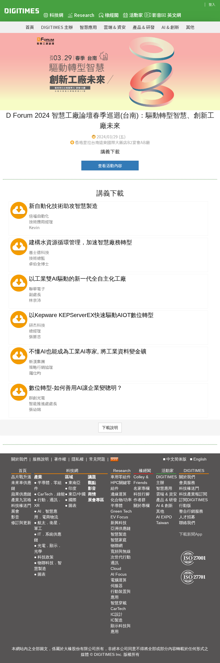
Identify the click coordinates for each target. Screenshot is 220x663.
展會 (15, 511)
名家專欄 (141, 488)
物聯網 (117, 545)
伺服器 (117, 585)
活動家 (136, 14)
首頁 (29, 27)
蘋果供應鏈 (21, 494)
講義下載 (110, 151)
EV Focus (119, 517)
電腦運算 (119, 580)
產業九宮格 (21, 499)
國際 (72, 499)
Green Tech (121, 511)
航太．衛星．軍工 (48, 525)
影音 (154, 14)
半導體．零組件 (48, 485)
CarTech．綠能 (51, 494)
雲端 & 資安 (115, 27)
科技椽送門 (21, 505)
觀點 (92, 482)
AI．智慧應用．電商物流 (46, 514)
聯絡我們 (187, 522)
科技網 (56, 14)
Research (84, 14)
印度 (72, 488)
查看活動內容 (110, 165)
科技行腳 (141, 494)
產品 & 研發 (144, 27)
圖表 (42, 574)
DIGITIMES (194, 470)
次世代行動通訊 (121, 560)
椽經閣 (112, 14)
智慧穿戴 (119, 603)
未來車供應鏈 (21, 485)
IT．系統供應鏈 (47, 537)
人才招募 (187, 517)
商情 (92, 494)
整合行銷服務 (191, 511)
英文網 (174, 14)
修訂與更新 (21, 522)
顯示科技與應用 (121, 628)
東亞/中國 (77, 494)
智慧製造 (119, 534)
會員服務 (187, 482)
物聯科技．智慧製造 (48, 565)
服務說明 (41, 459)
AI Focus (119, 574)
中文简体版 (176, 459)
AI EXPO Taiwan (164, 520)
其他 (190, 27)
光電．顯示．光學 (48, 548)
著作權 (60, 459)
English (200, 459)
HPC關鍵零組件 (121, 485)
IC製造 (117, 620)
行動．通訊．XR (48, 502)
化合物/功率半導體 (121, 502)
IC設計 (117, 614)
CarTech (118, 608)
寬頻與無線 (121, 551)
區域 (69, 477)
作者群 (139, 499)
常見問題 (97, 459)
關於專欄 (141, 505)
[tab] (110, 427)
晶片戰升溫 (21, 477)
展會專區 (96, 499)
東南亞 (74, 482)
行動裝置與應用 (121, 594)
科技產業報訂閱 (193, 494)
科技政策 (46, 557)
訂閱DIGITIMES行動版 (193, 502)
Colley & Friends (140, 480)
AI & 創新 (170, 27)
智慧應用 (88, 27)
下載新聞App (190, 534)
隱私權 (78, 459)
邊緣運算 (119, 494)
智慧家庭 (119, 540)
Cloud (116, 568)
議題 (92, 477)
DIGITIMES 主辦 (57, 27)
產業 (38, 477)
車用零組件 (121, 477)
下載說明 (110, 427)
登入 (212, 4)
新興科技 (119, 522)
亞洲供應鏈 (121, 528)
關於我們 (19, 459)
